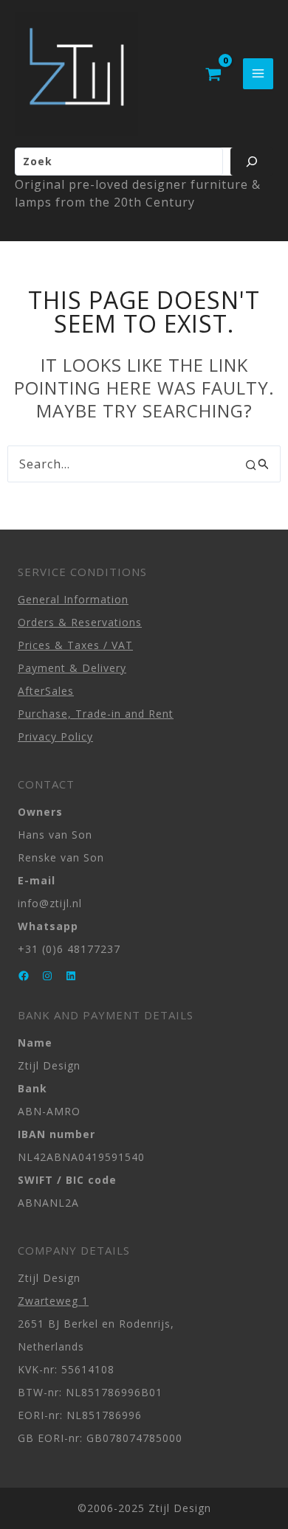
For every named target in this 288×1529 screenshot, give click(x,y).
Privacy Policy (55, 736)
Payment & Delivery (72, 668)
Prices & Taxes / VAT (75, 645)
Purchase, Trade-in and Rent (96, 714)
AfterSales (46, 691)
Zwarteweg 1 (53, 1301)
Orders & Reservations (80, 622)
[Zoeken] (251, 162)
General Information (73, 599)
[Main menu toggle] (258, 73)
